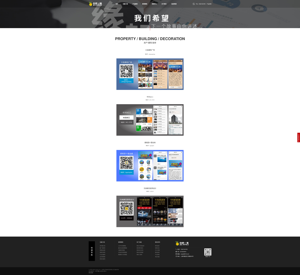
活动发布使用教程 (122, 252)
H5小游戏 (157, 250)
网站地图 (91, 272)
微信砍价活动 (140, 250)
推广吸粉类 (102, 248)
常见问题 (157, 256)
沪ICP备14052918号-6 (100, 271)
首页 (117, 4)
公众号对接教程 (122, 245)
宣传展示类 (102, 245)
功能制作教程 (121, 250)
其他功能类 (102, 259)
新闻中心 (154, 4)
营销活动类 (102, 250)
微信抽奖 (157, 245)
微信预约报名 (140, 248)
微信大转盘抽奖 (140, 245)
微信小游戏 (139, 254)
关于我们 (164, 4)
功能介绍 (125, 4)
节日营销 (157, 254)
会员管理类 (102, 256)
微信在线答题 (140, 252)
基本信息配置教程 (122, 248)
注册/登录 (174, 4)
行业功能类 (102, 254)
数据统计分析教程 (122, 254)
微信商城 (157, 252)
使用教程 (144, 4)
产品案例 (135, 4)
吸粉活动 (157, 248)
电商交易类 (102, 252)
